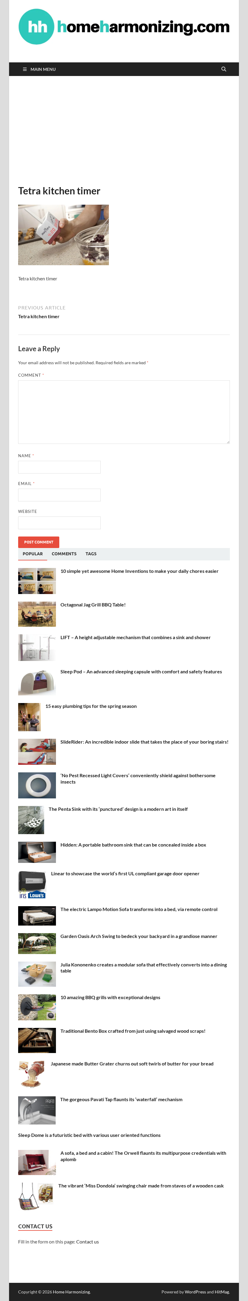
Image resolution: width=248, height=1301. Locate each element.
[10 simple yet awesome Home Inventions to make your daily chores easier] (37, 571)
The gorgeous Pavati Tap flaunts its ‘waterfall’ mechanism (121, 1099)
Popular (33, 553)
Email (26, 483)
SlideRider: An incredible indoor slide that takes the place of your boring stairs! (144, 742)
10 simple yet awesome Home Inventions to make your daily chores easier (139, 571)
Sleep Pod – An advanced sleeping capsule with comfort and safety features (141, 671)
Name (26, 455)
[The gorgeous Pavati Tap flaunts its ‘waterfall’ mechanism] (37, 1100)
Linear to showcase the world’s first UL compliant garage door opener (125, 873)
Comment (31, 375)
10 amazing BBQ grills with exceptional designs (110, 997)
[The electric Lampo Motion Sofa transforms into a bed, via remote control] (37, 910)
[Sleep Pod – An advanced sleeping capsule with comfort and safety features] (37, 672)
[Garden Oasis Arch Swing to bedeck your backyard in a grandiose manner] (37, 936)
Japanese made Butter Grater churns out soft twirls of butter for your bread (132, 1063)
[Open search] (223, 69)
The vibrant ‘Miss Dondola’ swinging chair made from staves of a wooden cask (141, 1185)
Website (27, 511)
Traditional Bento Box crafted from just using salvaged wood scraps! (133, 1031)
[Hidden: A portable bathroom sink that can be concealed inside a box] (37, 845)
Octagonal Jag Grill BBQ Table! (93, 604)
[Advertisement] (124, 130)
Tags (91, 553)
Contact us (87, 1241)
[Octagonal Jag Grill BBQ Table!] (37, 605)
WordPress (195, 1291)
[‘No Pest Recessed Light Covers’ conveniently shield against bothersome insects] (37, 776)
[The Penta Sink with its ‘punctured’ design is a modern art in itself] (31, 809)
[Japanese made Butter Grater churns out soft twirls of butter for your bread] (32, 1064)
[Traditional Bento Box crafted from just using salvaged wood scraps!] (37, 1031)
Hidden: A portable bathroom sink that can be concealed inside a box (133, 844)
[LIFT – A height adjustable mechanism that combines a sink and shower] (37, 638)
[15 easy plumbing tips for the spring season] (29, 706)
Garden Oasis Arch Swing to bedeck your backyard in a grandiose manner (138, 936)
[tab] (32, 554)
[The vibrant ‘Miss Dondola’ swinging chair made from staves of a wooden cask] (36, 1186)
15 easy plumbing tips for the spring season (91, 706)
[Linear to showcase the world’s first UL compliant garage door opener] (32, 874)
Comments (64, 553)
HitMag (222, 1291)
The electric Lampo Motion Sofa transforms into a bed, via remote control (138, 909)
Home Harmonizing (71, 1291)
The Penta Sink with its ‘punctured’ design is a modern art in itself (118, 809)
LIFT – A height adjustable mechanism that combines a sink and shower (135, 637)
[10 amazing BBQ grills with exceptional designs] (37, 998)
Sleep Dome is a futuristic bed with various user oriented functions (89, 1135)
